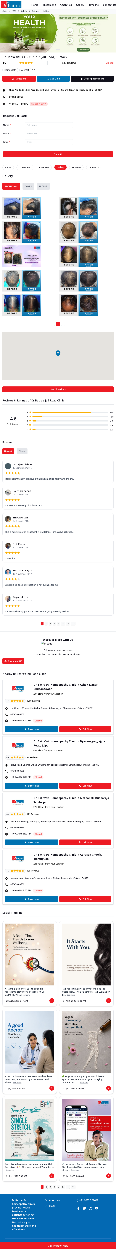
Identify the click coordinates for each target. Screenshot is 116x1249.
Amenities (66, 5)
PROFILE (43, 186)
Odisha (24, 11)
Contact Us (109, 5)
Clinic (4, 11)
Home (34, 5)
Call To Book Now (58, 1245)
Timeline (94, 5)
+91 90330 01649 (88, 1200)
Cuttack (35, 11)
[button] (58, 353)
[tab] (8, 167)
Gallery (80, 5)
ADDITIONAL (11, 186)
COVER (28, 186)
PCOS (14, 11)
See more (25, 995)
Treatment (49, 5)
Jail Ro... (47, 11)
